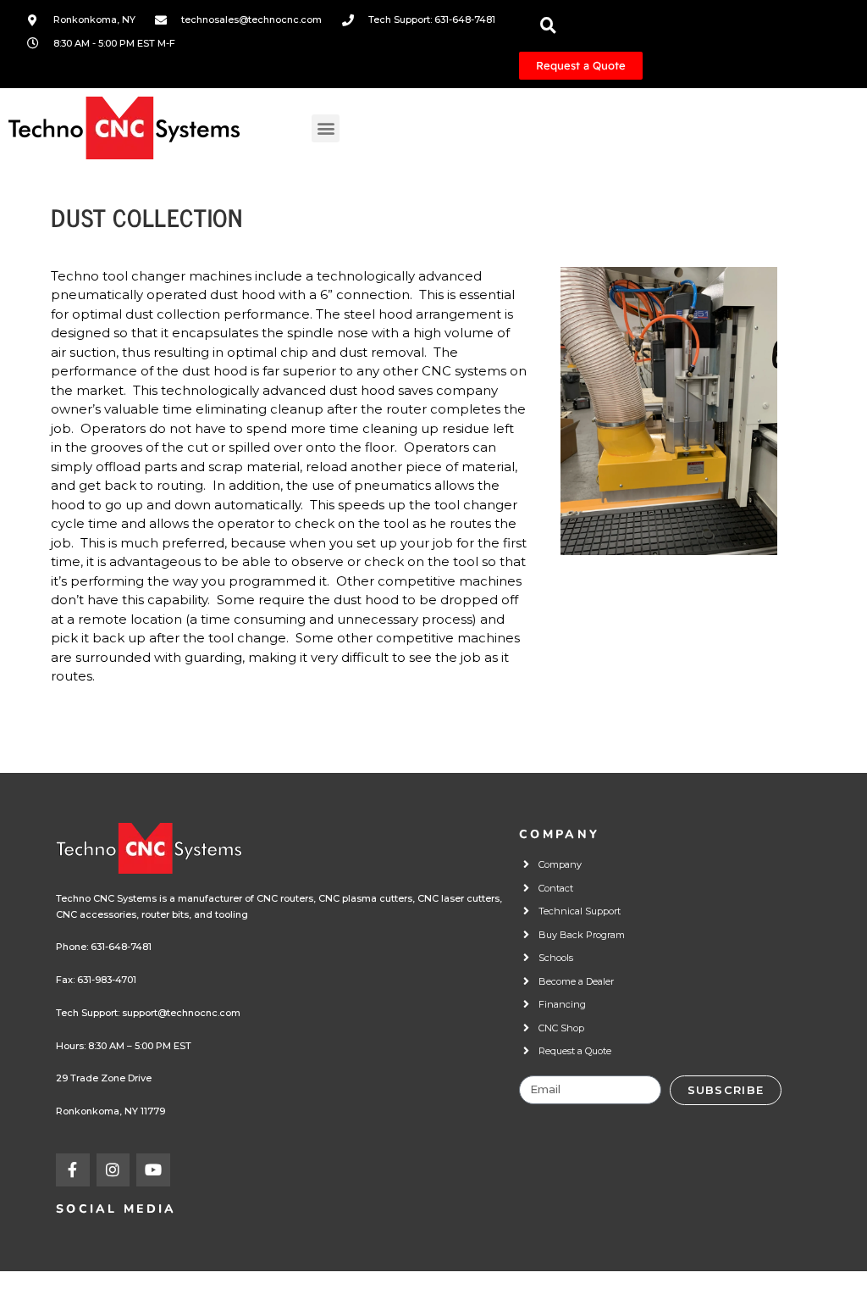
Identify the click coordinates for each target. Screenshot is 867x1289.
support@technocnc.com (181, 1013)
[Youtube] (153, 1170)
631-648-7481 (121, 947)
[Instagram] (113, 1170)
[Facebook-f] (73, 1170)
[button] (326, 128)
